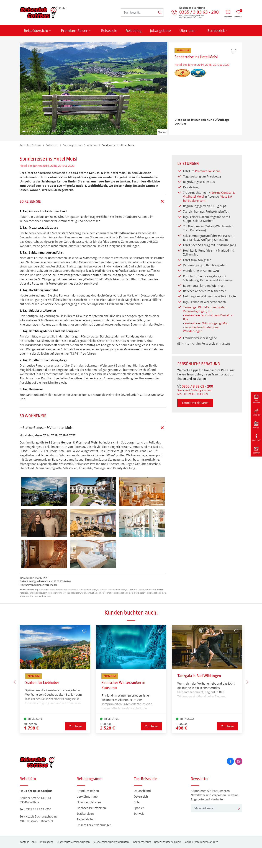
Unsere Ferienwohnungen (94, 825)
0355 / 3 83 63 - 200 (197, 386)
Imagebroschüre (141, 842)
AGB (34, 842)
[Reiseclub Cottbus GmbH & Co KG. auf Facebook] (230, 761)
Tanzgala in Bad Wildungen (199, 676)
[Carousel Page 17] (64, 131)
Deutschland (142, 791)
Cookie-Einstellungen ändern (201, 842)
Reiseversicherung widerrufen (111, 842)
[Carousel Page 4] (32, 131)
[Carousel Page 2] (27, 131)
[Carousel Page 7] (39, 131)
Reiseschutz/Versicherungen (73, 842)
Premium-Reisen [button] (74, 30)
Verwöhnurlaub (87, 796)
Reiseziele (109, 30)
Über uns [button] (186, 30)
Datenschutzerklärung (167, 842)
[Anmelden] (239, 808)
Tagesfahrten (85, 819)
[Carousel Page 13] (54, 131)
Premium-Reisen (88, 791)
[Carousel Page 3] (29, 131)
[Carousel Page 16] (62, 131)
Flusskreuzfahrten (89, 802)
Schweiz (139, 814)
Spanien (139, 808)
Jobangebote (160, 30)
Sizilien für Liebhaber (42, 682)
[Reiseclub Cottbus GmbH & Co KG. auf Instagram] (238, 761)
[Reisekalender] (228, 12)
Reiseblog (134, 30)
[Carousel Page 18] (67, 131)
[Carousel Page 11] (49, 131)
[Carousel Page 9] (44, 131)
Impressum (46, 842)
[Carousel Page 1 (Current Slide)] (23, 131)
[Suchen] (160, 12)
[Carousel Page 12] (52, 131)
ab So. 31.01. (111, 718)
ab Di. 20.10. (35, 718)
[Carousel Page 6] (37, 131)
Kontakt (24, 842)
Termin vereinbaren (195, 403)
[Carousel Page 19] (69, 131)
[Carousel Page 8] (42, 131)
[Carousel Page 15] (59, 131)
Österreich (141, 796)
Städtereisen (85, 814)
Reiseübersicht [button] (36, 30)
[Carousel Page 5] (34, 131)
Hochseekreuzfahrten (91, 808)
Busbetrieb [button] (216, 30)
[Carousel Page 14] (57, 131)
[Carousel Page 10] (47, 131)
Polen (137, 802)
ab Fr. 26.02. (186, 718)
